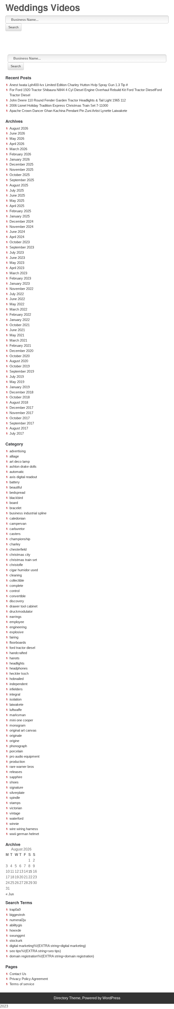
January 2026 (20, 159)
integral (15, 694)
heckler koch (19, 673)
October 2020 (20, 356)
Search (13, 27)
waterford (16, 818)
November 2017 (21, 413)
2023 (4, 1006)
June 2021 (17, 330)
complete (16, 586)
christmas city (20, 554)
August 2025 (19, 185)
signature (16, 787)
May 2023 (17, 263)
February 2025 (20, 211)
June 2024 (17, 232)
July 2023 (17, 252)
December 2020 (21, 351)
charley (15, 544)
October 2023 (20, 242)
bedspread (17, 492)
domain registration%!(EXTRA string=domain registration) (52, 956)
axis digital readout (23, 477)
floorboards (18, 642)
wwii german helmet (24, 834)
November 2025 (21, 169)
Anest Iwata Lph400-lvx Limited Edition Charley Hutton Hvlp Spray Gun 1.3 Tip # (69, 85)
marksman (18, 715)
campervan (18, 523)
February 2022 (20, 314)
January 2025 (20, 216)
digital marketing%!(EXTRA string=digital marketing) (48, 946)
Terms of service (22, 984)
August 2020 (19, 361)
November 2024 (21, 227)
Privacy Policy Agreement (29, 979)
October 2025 (20, 175)
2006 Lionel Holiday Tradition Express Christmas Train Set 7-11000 (59, 105)
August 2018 (19, 402)
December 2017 (21, 407)
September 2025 (22, 180)
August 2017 (19, 428)
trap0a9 (15, 909)
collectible (17, 580)
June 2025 (17, 195)
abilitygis (16, 925)
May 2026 (17, 138)
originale (16, 735)
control (14, 591)
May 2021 (17, 335)
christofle (16, 565)
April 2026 (17, 144)
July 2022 (17, 294)
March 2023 (18, 273)
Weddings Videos (42, 7)
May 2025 (17, 200)
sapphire (16, 777)
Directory (61, 998)
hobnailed (17, 679)
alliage (14, 456)
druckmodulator (21, 611)
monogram (18, 725)
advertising (18, 451)
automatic (17, 472)
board (14, 503)
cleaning (16, 575)
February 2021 (20, 345)
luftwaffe (16, 710)
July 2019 (17, 376)
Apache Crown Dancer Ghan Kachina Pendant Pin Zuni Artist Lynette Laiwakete (68, 111)
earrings (16, 617)
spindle (15, 797)
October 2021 (20, 325)
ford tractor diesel (22, 648)
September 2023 (22, 247)
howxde (15, 930)
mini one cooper (21, 720)
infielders (16, 689)
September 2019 (22, 371)
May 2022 (17, 304)
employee (17, 622)
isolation (16, 699)
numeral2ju (18, 920)
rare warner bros (22, 766)
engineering (18, 627)
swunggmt (17, 935)
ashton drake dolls (23, 466)
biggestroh (17, 915)
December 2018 (21, 392)
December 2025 (21, 164)
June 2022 (17, 299)
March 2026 (18, 149)
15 (30, 871)
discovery (17, 601)
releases (16, 772)
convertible (18, 596)
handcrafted (18, 653)
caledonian (17, 518)
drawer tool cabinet (23, 606)
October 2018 (20, 397)
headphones (19, 668)
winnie (14, 824)
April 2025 (17, 206)
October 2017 (20, 418)
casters (15, 534)
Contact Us (18, 974)
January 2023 (20, 283)
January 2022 (20, 320)
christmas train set (23, 560)
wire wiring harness (24, 829)
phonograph (18, 746)
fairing (14, 637)
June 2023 (17, 258)
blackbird (16, 498)
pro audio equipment (24, 756)
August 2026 (19, 128)
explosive (17, 632)
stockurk (16, 940)
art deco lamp (20, 461)
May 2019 (17, 382)
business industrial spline (28, 513)
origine (14, 741)
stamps (15, 803)
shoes (14, 782)
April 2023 (17, 268)
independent (18, 684)
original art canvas (23, 730)
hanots (14, 658)
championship (20, 539)
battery (15, 482)
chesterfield (18, 549)
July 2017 (17, 433)
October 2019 (20, 366)
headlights (17, 663)
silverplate (17, 793)
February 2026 (20, 154)
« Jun (10, 894)
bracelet (15, 508)
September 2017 (22, 423)
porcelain (16, 751)
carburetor (17, 529)
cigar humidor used (24, 570)
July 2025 (17, 190)
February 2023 (20, 278)
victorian (16, 808)
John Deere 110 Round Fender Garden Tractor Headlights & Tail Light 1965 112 (68, 100)
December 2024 (21, 221)
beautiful (16, 487)
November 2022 (21, 289)
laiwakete (16, 704)
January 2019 (20, 387)
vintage (15, 813)
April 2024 (17, 237)
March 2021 (18, 340)
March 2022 (18, 309)
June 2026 (17, 133)
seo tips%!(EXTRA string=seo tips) (35, 951)
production (17, 761)
